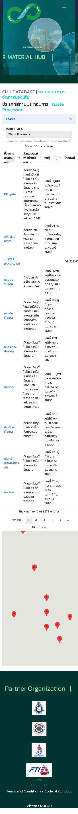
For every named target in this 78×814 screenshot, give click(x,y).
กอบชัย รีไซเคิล (8, 315)
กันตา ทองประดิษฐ (10, 349)
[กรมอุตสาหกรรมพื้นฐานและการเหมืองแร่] (39, 708)
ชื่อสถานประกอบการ (9, 157)
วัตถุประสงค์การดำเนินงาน (30, 157)
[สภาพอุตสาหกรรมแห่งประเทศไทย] (39, 770)
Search (10, 119)
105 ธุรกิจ (10, 194)
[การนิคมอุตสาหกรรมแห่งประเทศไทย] (39, 749)
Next (45, 527)
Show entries (39, 146)
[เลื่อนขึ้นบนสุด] (39, 782)
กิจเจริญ (9, 387)
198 (33, 527)
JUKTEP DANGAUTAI (12, 261)
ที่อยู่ (47, 158)
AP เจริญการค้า (9, 238)
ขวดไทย (9, 492)
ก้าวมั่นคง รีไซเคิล (9, 429)
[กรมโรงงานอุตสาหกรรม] (39, 728)
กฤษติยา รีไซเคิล (9, 281)
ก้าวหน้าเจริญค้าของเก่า (11, 463)
